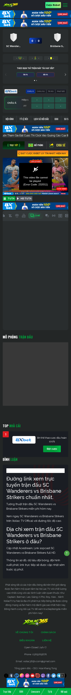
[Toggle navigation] (65, 5)
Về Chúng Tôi (24, 632)
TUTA (11, 198)
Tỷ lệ (50, 691)
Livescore (35, 691)
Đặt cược (52, 448)
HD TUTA (26, 198)
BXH (56, 119)
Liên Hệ (47, 640)
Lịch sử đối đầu (41, 119)
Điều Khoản (27, 640)
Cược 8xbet (53, 4)
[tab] (14, 145)
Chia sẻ (60, 145)
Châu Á (30, 91)
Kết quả (64, 691)
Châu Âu (41, 91)
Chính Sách (48, 632)
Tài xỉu (51, 91)
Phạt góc (61, 91)
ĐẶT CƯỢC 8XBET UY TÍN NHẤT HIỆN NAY (43, 153)
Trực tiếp (7, 691)
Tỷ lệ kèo (23, 119)
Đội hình (10, 119)
